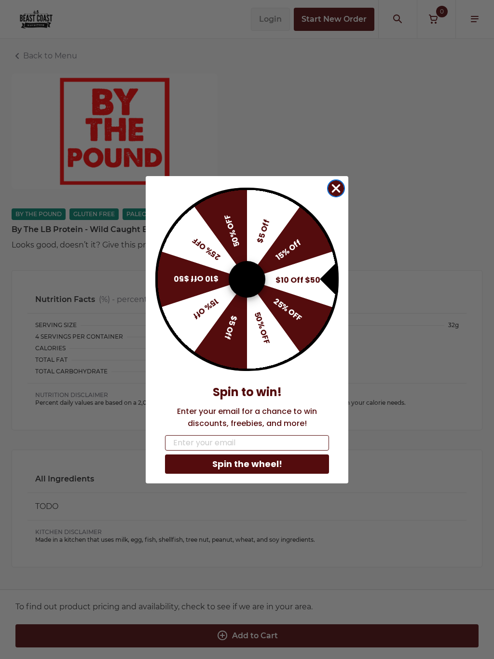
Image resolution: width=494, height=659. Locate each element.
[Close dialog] (336, 188)
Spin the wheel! (247, 464)
